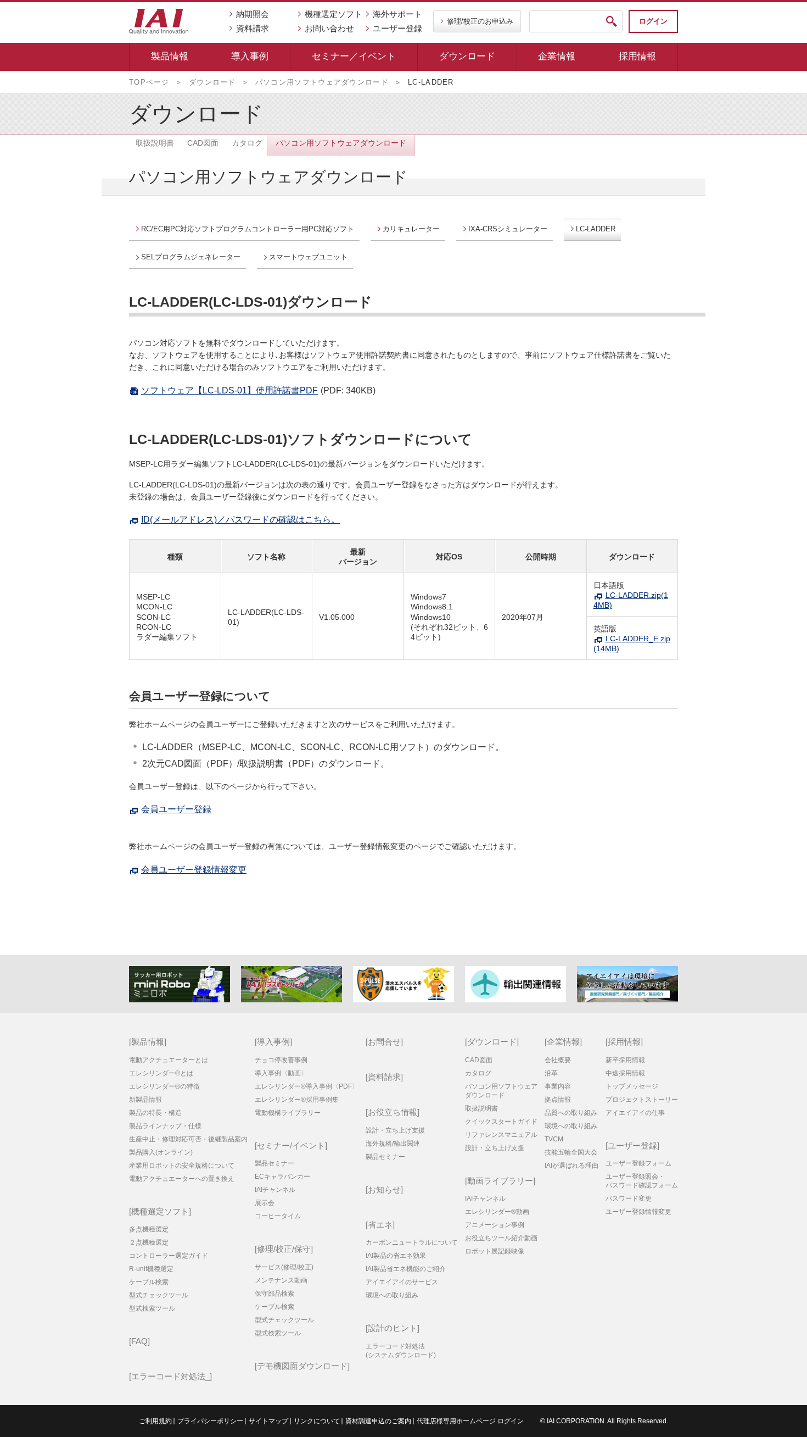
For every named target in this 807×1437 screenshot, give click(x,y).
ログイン (653, 21)
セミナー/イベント (291, 1145)
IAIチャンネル (275, 1190)
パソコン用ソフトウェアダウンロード (322, 82)
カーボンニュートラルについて (412, 1242)
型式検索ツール (152, 1308)
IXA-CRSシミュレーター (507, 229)
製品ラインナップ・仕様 (165, 1126)
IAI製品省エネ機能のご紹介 (406, 1269)
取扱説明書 (481, 1108)
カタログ (478, 1073)
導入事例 (249, 56)
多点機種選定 (149, 1229)
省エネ (380, 1224)
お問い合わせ (329, 28)
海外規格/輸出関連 (393, 1143)
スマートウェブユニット (308, 257)
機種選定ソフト (333, 14)
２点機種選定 (149, 1242)
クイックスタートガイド (501, 1121)
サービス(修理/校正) (284, 1267)
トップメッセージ (632, 1086)
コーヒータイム (278, 1216)
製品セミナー (274, 1163)
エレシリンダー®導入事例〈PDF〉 (306, 1086)
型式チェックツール (158, 1295)
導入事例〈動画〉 (281, 1073)
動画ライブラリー (500, 1180)
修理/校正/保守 (284, 1248)
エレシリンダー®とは (161, 1073)
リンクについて (317, 1421)
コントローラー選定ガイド (168, 1256)
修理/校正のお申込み (480, 21)
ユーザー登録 (397, 28)
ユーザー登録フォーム (638, 1163)
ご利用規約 (155, 1421)
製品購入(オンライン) (161, 1152)
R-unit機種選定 (151, 1269)
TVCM (554, 1139)
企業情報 (556, 56)
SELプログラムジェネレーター (190, 257)
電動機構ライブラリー (288, 1113)
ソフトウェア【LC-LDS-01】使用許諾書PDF (229, 390)
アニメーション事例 (494, 1225)
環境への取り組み (392, 1295)
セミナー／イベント (354, 56)
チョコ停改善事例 (281, 1060)
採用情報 (637, 56)
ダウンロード (467, 56)
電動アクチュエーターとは (168, 1060)
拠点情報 (558, 1099)
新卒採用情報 (625, 1060)
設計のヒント (392, 1328)
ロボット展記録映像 (494, 1251)
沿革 (551, 1073)
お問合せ (384, 1041)
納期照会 (252, 14)
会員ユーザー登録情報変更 (193, 869)
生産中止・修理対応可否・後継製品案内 (188, 1139)
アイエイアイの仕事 (635, 1113)
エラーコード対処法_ (170, 1376)
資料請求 (252, 28)
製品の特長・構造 (155, 1113)
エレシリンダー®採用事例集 (297, 1099)
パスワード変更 (629, 1198)
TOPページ (149, 82)
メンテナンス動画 (281, 1280)
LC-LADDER (595, 229)
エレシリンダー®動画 (497, 1212)
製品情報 (169, 56)
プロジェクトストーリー (642, 1099)
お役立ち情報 (392, 1112)
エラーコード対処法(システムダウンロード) (401, 1350)
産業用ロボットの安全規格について (181, 1165)
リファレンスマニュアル (501, 1135)
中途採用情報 (625, 1073)
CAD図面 (478, 1060)
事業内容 (558, 1086)
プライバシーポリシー (210, 1421)
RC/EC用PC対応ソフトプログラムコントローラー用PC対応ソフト (247, 229)
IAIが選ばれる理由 (571, 1165)
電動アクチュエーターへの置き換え (181, 1179)
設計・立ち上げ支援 (395, 1130)
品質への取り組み (571, 1113)
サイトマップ (268, 1421)
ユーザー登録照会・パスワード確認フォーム (642, 1181)
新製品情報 (145, 1099)
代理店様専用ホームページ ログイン (470, 1421)
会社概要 (558, 1060)
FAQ (139, 1341)
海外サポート (397, 14)
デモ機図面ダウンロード (302, 1366)
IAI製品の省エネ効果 (396, 1256)
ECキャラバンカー (282, 1176)
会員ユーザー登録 (176, 809)
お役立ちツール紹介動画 (501, 1238)
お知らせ (384, 1189)
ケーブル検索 (149, 1282)
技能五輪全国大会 (571, 1152)
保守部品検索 (274, 1293)
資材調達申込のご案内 (378, 1421)
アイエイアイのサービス (402, 1282)
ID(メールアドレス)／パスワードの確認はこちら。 (240, 519)
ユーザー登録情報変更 (638, 1212)
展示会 (264, 1203)
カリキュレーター (411, 229)
